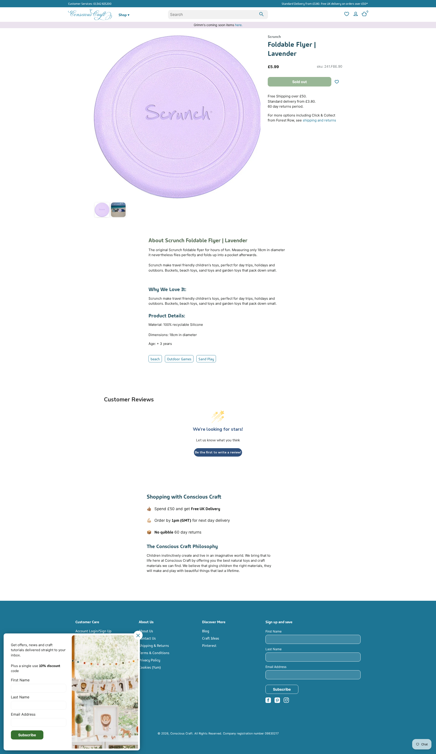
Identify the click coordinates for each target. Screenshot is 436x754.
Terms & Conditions (154, 652)
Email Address (275, 667)
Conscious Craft (181, 733)
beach (155, 358)
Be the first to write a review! (218, 452)
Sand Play (206, 358)
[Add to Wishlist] (338, 82)
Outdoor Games (179, 358)
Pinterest (209, 645)
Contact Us (147, 638)
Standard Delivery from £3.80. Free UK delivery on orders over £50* (325, 3)
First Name (273, 631)
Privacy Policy (149, 660)
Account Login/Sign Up (93, 630)
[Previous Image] (98, 127)
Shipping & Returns (154, 645)
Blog (205, 630)
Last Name (273, 649)
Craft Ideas (210, 638)
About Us (146, 630)
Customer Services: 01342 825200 (89, 3)
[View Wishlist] (346, 14)
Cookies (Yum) (150, 667)
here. (239, 25)
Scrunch (274, 36)
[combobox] (218, 14)
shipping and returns (319, 120)
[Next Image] (255, 127)
